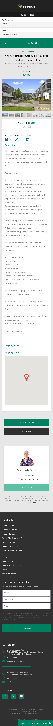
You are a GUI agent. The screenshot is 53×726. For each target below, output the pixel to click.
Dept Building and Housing (12, 565)
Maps (4, 569)
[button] (26, 377)
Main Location (7, 30)
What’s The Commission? (12, 538)
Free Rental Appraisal (10, 542)
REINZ (4, 557)
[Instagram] (13, 696)
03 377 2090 (29, 15)
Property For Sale (8, 534)
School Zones (7, 561)
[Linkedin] (21, 696)
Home (21, 52)
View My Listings (26, 487)
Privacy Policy (29, 502)
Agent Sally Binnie (26, 470)
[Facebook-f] (5, 696)
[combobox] (26, 24)
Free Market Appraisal (10, 546)
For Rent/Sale (7, 20)
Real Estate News (9, 525)
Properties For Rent (9, 530)
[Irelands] (26, 9)
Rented (31, 52)
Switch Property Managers (12, 550)
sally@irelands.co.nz (29, 479)
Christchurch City (9, 574)
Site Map (34, 719)
